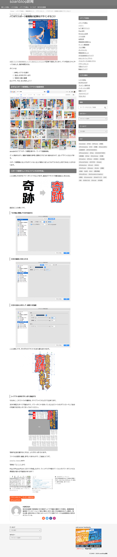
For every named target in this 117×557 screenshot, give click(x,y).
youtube (82, 143)
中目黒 (100, 180)
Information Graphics (96, 174)
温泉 (81, 171)
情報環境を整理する (85, 42)
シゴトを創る (14, 7)
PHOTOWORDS (92, 149)
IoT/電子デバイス (84, 28)
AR (105, 177)
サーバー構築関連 (84, 44)
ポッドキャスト (83, 50)
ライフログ (33, 7)
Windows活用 (83, 33)
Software (83, 168)
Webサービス (98, 177)
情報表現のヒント (84, 53)
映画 (102, 143)
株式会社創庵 (42, 7)
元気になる (87, 180)
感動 (96, 147)
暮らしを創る (5, 7)
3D (91, 147)
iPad (87, 156)
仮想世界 (81, 39)
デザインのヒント (16, 497)
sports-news (15, 460)
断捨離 (82, 156)
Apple (99, 162)
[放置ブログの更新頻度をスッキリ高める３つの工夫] (42, 482)
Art (91, 171)
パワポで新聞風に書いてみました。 (21, 488)
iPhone (95, 143)
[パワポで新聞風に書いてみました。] (20, 482)
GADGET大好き (100, 153)
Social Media (84, 162)
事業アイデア (82, 91)
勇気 (81, 177)
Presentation (84, 153)
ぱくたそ (18, 464)
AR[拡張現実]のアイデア (86, 55)
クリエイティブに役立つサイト (87, 61)
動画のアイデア (83, 69)
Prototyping (84, 147)
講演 (102, 168)
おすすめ (93, 162)
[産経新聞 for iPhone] (66, 480)
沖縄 (102, 156)
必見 (86, 171)
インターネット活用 (84, 88)
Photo (90, 159)
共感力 (96, 159)
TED (89, 143)
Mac (92, 153)
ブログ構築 (82, 47)
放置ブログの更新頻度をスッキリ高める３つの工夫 (27, 61)
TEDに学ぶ (82, 96)
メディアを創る (24, 7)
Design (91, 168)
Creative (82, 159)
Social (94, 180)
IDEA (97, 165)
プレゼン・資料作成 (28, 497)
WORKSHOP (83, 82)
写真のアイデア (83, 66)
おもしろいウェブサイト (85, 58)
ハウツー (81, 25)
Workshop (95, 156)
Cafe (97, 168)
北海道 (102, 159)
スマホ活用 (82, 36)
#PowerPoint (16, 500)
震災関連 (97, 171)
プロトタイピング (83, 93)
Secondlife (103, 147)
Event (91, 165)
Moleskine (83, 165)
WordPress (83, 174)
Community (88, 177)
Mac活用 (81, 31)
